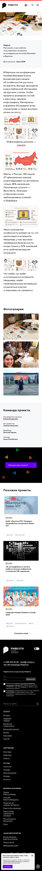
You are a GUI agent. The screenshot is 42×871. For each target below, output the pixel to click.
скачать (21, 145)
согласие (23, 687)
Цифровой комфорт (7, 719)
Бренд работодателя (11, 729)
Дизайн (6, 732)
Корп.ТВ (6, 739)
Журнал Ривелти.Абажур (9, 793)
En (28, 5)
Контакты (7, 779)
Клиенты (6, 758)
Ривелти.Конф (8, 842)
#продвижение (21, 623)
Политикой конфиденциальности (13, 861)
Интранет (7, 715)
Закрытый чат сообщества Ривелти (11, 804)
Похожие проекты (17, 490)
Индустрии (7, 755)
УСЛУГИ (6, 711)
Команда (6, 770)
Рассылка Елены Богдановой (9, 820)
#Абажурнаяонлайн (10, 845)
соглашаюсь (10, 690)
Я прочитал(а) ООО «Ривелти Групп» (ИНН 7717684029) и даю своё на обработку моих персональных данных (22, 686)
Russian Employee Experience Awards (10, 838)
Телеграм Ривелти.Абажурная (10, 798)
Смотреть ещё (21, 633)
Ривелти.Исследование (12, 808)
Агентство (7, 766)
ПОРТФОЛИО (8, 748)
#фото (31, 623)
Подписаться (30, 679)
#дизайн (24, 29)
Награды (6, 776)
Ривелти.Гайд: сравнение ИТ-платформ (8, 813)
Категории (7, 752)
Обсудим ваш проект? (18, 465)
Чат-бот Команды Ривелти (16, 664)
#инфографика (11, 29)
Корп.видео (7, 735)
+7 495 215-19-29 (10, 662)
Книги (5, 824)
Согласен (7, 866)
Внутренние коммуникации (8, 725)
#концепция (19, 535)
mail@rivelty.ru (27, 662)
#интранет (9, 32)
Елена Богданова (10, 419)
